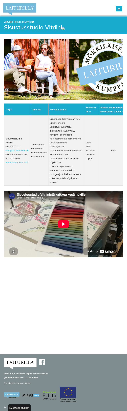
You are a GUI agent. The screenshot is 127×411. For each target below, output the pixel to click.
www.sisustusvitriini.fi (16, 162)
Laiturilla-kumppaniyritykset (19, 21)
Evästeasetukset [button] (19, 407)
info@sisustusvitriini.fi (16, 150)
